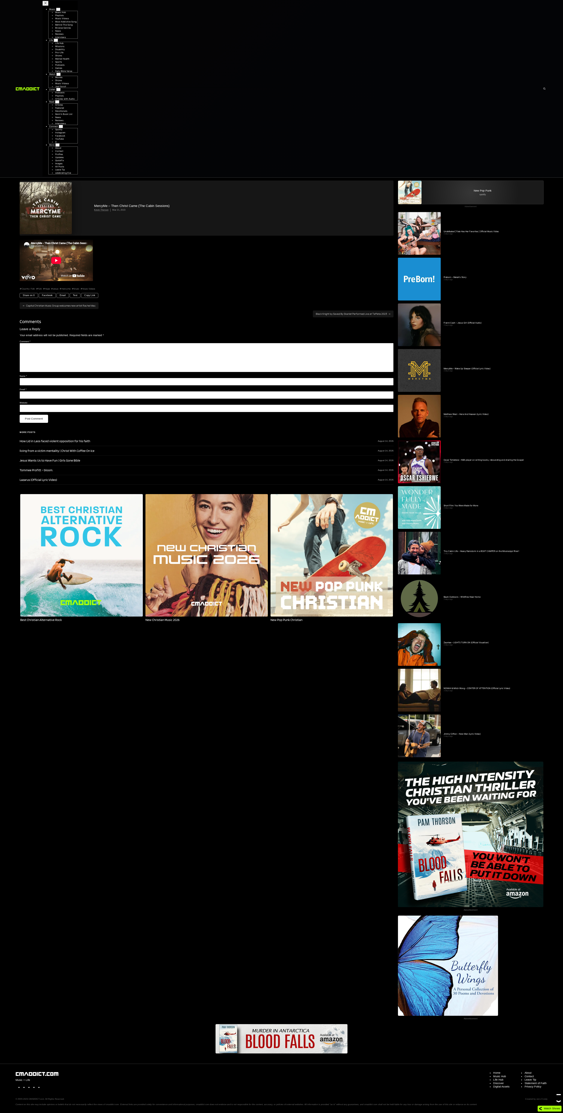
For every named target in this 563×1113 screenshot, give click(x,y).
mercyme (66, 288)
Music (76, 288)
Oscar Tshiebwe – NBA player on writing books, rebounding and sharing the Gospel (484, 460)
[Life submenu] (56, 40)
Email (63, 295)
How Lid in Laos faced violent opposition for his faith (55, 441)
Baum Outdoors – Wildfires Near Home (462, 597)
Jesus (55, 288)
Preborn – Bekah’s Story (455, 277)
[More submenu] (57, 145)
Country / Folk (28, 288)
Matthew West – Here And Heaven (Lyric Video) (466, 414)
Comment (25, 341)
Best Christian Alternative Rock (41, 620)
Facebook (47, 295)
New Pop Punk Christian (286, 620)
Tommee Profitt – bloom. (36, 470)
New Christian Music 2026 (162, 620)
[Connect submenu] (61, 126)
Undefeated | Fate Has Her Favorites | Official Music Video (471, 231)
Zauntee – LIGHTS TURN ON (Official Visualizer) (466, 642)
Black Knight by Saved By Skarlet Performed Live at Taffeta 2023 (351, 313)
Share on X (29, 295)
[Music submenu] (58, 9)
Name (23, 376)
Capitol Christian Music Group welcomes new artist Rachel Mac (61, 305)
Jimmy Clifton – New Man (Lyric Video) (462, 734)
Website (23, 403)
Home (496, 1072)
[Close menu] (45, 3)
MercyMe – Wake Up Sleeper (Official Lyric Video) (467, 368)
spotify (482, 194)
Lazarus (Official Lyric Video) (38, 480)
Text (75, 295)
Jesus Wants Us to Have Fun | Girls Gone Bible (50, 460)
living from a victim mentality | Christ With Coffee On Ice (57, 451)
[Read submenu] (57, 101)
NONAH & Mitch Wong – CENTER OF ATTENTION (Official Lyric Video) (477, 688)
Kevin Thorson (101, 210)
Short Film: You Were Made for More (461, 505)
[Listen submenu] (58, 89)
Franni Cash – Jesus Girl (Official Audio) (463, 323)
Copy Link (89, 295)
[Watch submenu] (58, 74)
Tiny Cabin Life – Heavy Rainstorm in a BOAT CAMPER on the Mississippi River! (481, 551)
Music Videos (89, 288)
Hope (47, 288)
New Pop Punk (483, 190)
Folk (40, 288)
